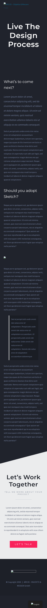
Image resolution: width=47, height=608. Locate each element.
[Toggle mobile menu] (42, 3)
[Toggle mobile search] (38, 3)
